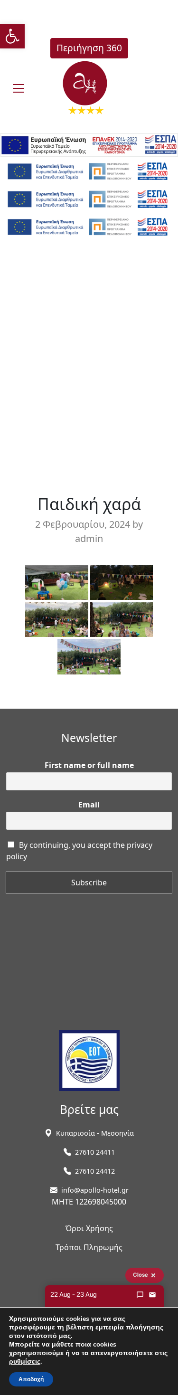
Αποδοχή (31, 1379)
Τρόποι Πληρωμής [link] (89, 1247)
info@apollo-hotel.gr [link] (95, 1190)
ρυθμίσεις (24, 1361)
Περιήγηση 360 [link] (89, 47)
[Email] (152, 1295)
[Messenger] (140, 1295)
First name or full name (89, 765)
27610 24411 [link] (95, 1152)
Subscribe (89, 882)
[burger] (18, 88)
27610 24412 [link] (95, 1171)
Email (89, 805)
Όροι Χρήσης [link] (89, 1228)
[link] (12, 36)
